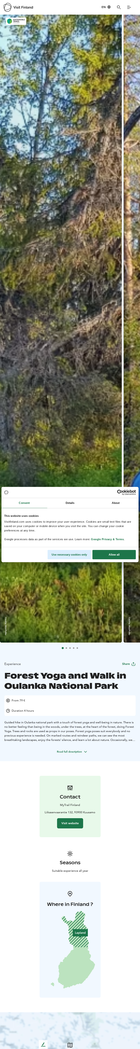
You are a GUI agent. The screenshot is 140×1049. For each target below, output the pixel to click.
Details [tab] (70, 502)
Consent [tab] (24, 502)
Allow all (114, 554)
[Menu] (129, 7)
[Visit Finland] (18, 7)
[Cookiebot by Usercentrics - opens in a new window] (120, 492)
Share (126, 664)
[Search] (118, 7)
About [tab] (116, 502)
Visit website (70, 823)
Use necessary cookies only (69, 554)
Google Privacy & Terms (107, 539)
